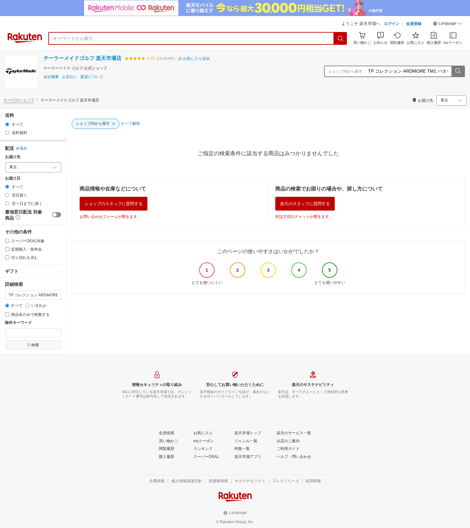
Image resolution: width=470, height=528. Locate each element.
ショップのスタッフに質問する (113, 203)
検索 (35, 345)
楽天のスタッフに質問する (305, 203)
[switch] (56, 214)
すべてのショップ (19, 100)
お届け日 (12, 178)
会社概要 (51, 77)
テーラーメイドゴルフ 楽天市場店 (82, 58)
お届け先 (12, 157)
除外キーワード (18, 323)
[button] (447, 24)
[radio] (7, 124)
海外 (23, 148)
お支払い (69, 77)
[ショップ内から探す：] (457, 71)
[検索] (340, 38)
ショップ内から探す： (347, 71)
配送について (92, 77)
